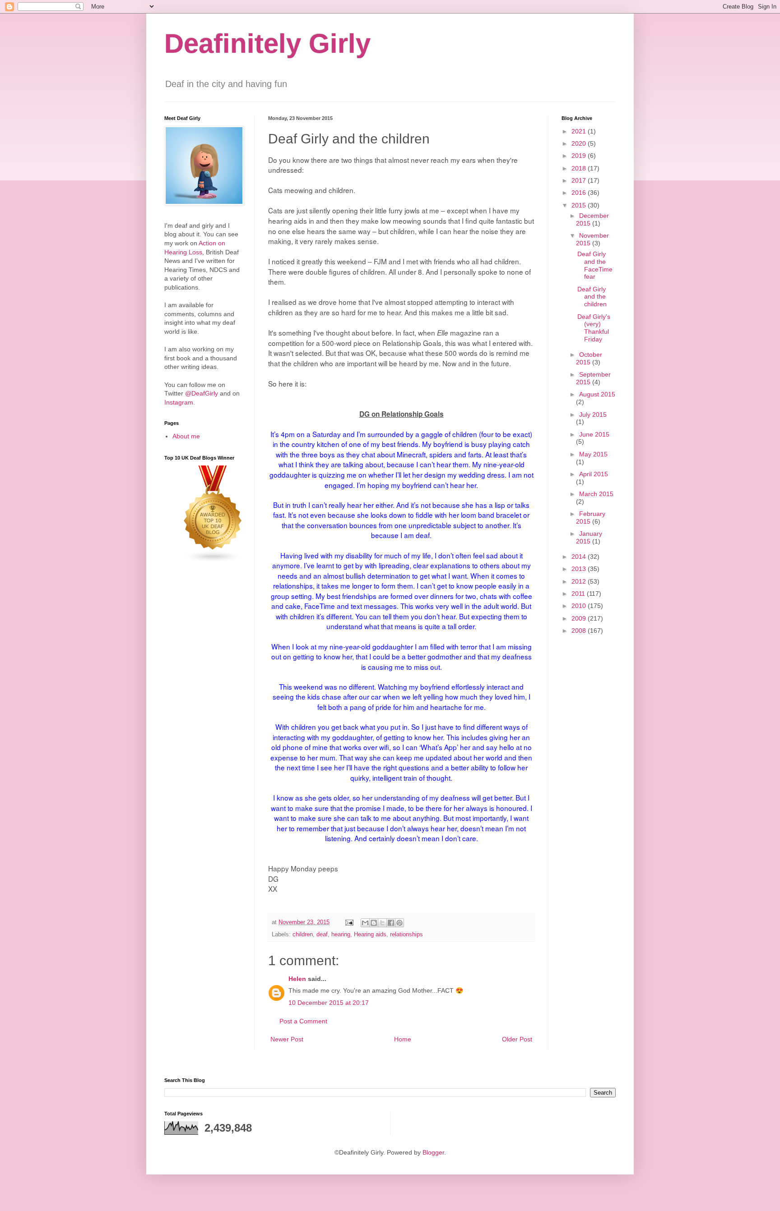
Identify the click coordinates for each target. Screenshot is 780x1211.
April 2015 (593, 474)
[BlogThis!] (373, 922)
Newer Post (286, 1039)
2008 (579, 630)
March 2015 (596, 493)
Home (402, 1039)
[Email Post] (349, 922)
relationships (406, 934)
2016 (579, 192)
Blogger (433, 1152)
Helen (297, 978)
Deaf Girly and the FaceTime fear (595, 265)
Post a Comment (303, 1021)
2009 (579, 618)
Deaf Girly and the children (592, 296)
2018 (579, 168)
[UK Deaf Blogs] (213, 560)
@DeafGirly (201, 393)
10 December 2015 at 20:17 (328, 1002)
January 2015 (589, 537)
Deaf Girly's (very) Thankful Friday (593, 328)
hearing (340, 934)
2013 (579, 568)
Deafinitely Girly (267, 43)
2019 (579, 155)
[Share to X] (382, 922)
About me (186, 436)
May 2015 (593, 454)
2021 (579, 131)
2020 (579, 143)
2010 (579, 605)
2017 (579, 180)
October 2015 (589, 358)
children (302, 934)
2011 (579, 593)
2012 (579, 581)
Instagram (178, 402)
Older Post (517, 1039)
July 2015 (593, 414)
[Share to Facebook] (390, 922)
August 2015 (597, 394)
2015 (579, 205)
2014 (579, 556)
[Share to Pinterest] (399, 922)
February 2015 (590, 517)
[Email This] (365, 922)
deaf (322, 934)
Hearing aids (370, 934)
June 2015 (594, 434)
